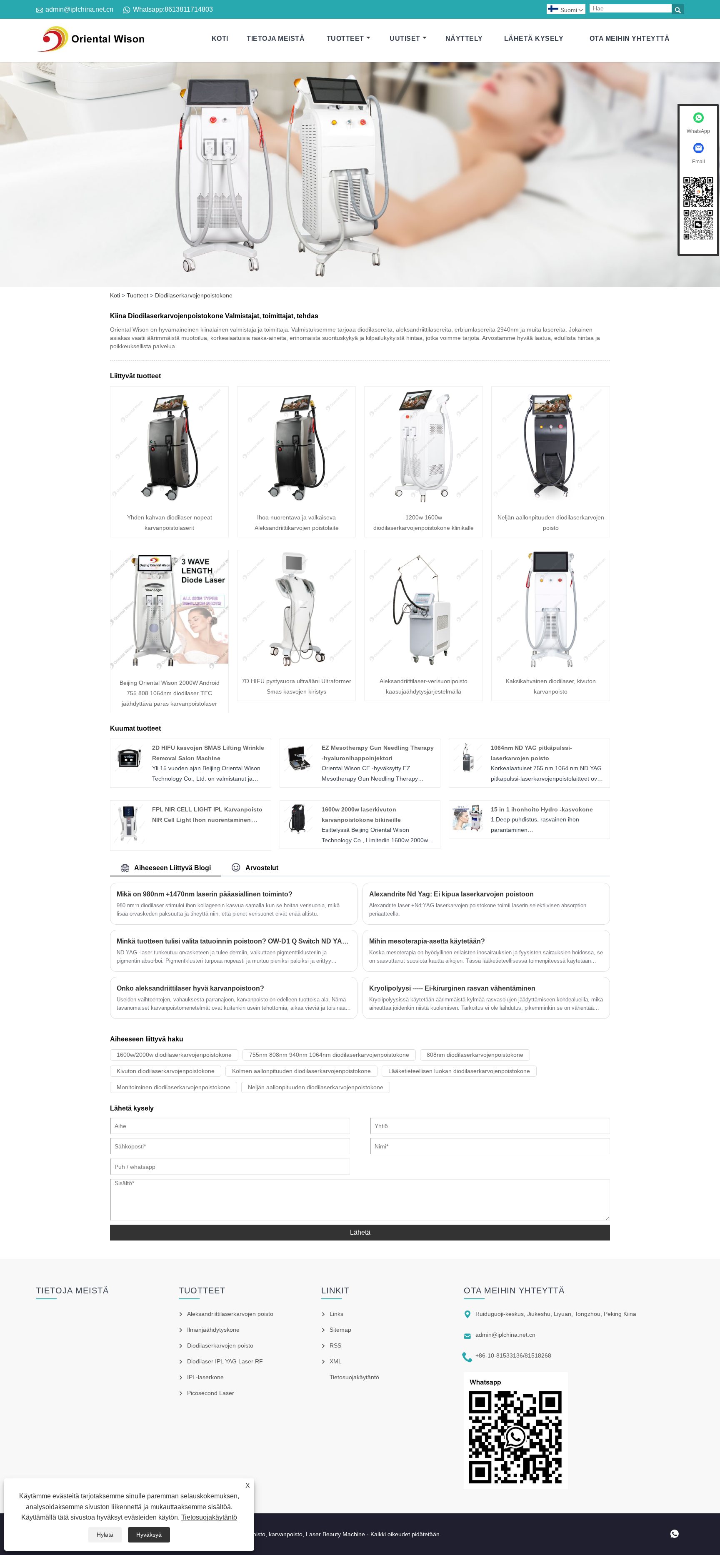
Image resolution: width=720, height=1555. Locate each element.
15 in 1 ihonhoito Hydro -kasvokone (542, 809)
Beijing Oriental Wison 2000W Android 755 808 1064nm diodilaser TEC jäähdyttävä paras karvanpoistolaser (170, 693)
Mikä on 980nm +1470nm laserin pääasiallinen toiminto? (204, 894)
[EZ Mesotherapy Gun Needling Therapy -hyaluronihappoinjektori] (298, 771)
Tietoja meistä (276, 38)
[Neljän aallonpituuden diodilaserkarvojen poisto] (551, 502)
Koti (220, 38)
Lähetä (360, 1232)
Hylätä (105, 1534)
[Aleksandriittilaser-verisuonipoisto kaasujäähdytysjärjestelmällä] (423, 666)
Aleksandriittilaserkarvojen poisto (230, 1313)
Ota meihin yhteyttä (630, 38)
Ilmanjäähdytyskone (213, 1329)
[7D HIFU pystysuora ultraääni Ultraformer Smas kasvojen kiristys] (296, 666)
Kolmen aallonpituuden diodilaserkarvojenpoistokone (301, 1071)
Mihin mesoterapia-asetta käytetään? (427, 941)
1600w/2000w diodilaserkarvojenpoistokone (174, 1054)
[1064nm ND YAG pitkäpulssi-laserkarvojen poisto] (467, 771)
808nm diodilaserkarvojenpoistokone (475, 1054)
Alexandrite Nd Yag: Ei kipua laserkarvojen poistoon (451, 894)
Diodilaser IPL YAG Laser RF (225, 1361)
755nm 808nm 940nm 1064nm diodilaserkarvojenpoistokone (329, 1054)
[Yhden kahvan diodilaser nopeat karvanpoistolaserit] (169, 502)
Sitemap (340, 1329)
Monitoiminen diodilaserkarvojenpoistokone (173, 1087)
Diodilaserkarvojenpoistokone (193, 295)
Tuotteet (345, 38)
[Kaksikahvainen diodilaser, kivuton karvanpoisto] (551, 666)
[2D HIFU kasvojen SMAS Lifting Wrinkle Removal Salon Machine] (129, 771)
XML (336, 1361)
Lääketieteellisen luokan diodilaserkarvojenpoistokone (459, 1071)
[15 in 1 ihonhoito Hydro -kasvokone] (467, 829)
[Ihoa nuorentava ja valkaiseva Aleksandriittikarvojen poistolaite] (296, 502)
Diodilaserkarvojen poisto (220, 1345)
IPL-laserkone (205, 1377)
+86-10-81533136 (499, 1355)
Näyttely (464, 38)
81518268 (538, 1355)
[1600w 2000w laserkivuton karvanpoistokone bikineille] (298, 832)
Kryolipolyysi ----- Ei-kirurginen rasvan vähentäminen (452, 988)
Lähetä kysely (534, 38)
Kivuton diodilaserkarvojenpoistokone (166, 1071)
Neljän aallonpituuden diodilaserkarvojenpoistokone (315, 1087)
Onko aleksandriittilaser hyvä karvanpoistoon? (190, 988)
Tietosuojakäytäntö (209, 1517)
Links (336, 1313)
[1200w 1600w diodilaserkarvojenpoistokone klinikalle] (423, 502)
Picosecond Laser (210, 1393)
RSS (335, 1345)
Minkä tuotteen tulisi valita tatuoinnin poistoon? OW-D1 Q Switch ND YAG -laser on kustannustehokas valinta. (234, 941)
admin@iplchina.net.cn (79, 9)
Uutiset (405, 38)
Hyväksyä (149, 1534)
